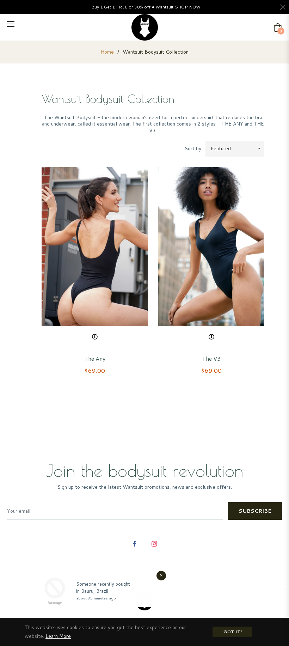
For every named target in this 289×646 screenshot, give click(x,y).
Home (107, 51)
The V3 (211, 358)
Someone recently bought (103, 584)
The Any (94, 358)
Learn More (58, 636)
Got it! (232, 632)
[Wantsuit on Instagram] (154, 543)
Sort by (193, 148)
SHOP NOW (188, 7)
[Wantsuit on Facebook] (134, 543)
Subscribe (255, 510)
